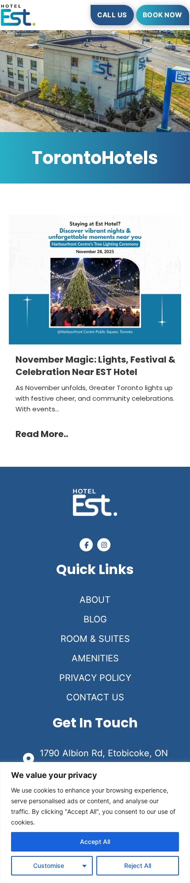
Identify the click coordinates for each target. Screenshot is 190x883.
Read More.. (41, 434)
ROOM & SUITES (95, 638)
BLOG (95, 619)
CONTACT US (95, 697)
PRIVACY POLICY (95, 677)
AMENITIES (95, 658)
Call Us (112, 15)
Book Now (162, 15)
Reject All (137, 865)
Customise (48, 865)
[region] (95, 822)
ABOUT (95, 599)
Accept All (95, 841)
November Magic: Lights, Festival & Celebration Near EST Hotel (95, 365)
